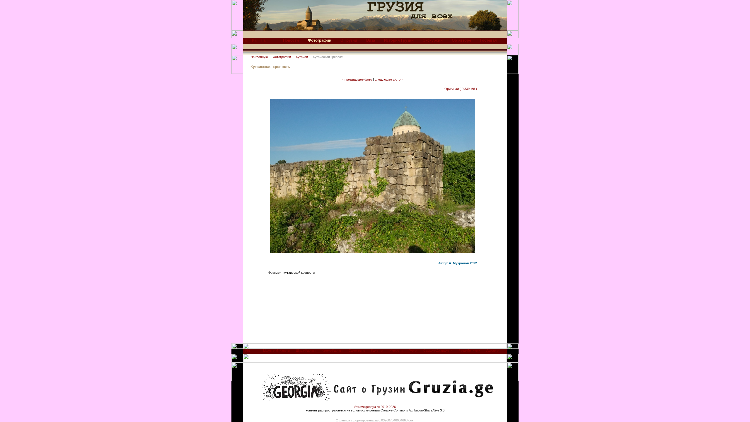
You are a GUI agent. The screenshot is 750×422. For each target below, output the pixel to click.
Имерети (396, 350)
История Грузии (399, 40)
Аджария (492, 350)
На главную (259, 57)
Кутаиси (302, 57)
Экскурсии (433, 40)
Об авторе (461, 40)
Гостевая (488, 40)
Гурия (413, 350)
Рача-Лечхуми (469, 350)
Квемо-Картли (332, 350)
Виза (370, 40)
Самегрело (357, 350)
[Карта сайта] (254, 42)
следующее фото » (389, 79)
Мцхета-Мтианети (276, 350)
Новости (291, 40)
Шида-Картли (306, 350)
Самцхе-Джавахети (437, 350)
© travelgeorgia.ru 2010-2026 (375, 407)
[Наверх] (247, 352)
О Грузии (348, 40)
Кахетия (377, 350)
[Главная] (245, 42)
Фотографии (282, 57)
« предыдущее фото (357, 79)
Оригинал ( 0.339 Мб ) (460, 89)
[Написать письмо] (263, 42)
